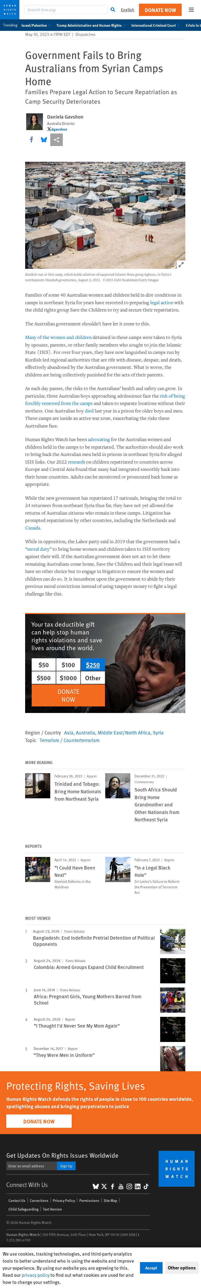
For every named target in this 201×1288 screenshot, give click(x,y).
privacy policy (35, 1275)
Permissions (89, 1200)
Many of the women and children (58, 337)
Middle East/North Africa (124, 732)
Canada (32, 528)
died (89, 411)
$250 (93, 664)
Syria (158, 732)
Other (93, 677)
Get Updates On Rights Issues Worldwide (62, 1155)
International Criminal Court (153, 25)
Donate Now (160, 10)
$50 (43, 664)
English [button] (127, 10)
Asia (68, 732)
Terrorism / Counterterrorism (69, 740)
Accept (151, 1268)
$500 (44, 677)
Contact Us (16, 1200)
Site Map (110, 1200)
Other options (182, 1267)
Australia (85, 732)
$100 (68, 664)
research (76, 462)
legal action (161, 302)
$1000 (68, 677)
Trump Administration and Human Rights (89, 25)
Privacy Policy (64, 1200)
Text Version (52, 1209)
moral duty (38, 549)
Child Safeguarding (23, 1209)
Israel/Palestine (34, 25)
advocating (99, 439)
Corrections (39, 1200)
